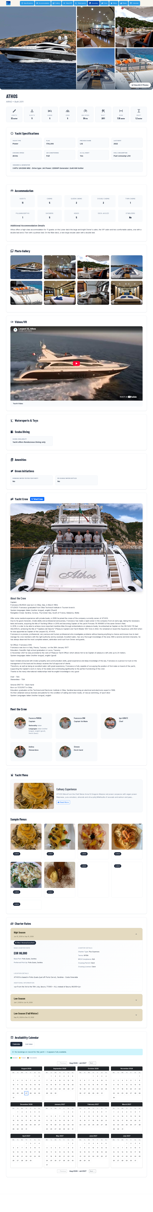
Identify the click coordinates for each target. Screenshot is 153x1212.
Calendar (16, 1044)
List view (28, 1044)
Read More (64, 802)
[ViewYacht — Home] (8, 3)
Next (92, 1063)
